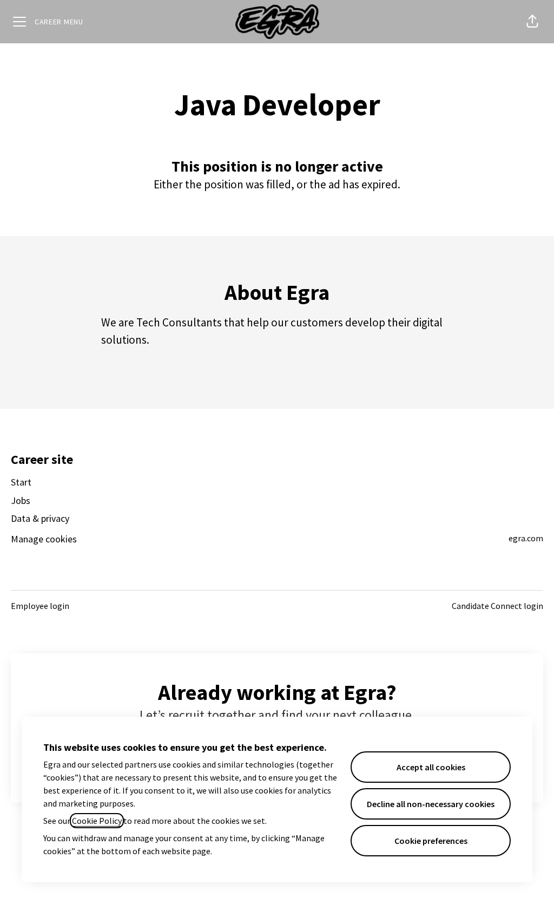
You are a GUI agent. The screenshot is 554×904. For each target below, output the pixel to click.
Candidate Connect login (497, 605)
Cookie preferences (430, 840)
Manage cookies (44, 539)
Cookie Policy (97, 820)
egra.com (526, 538)
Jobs (20, 500)
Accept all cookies (431, 767)
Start (21, 482)
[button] (532, 21)
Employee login (40, 605)
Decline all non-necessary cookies (430, 803)
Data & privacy (40, 518)
